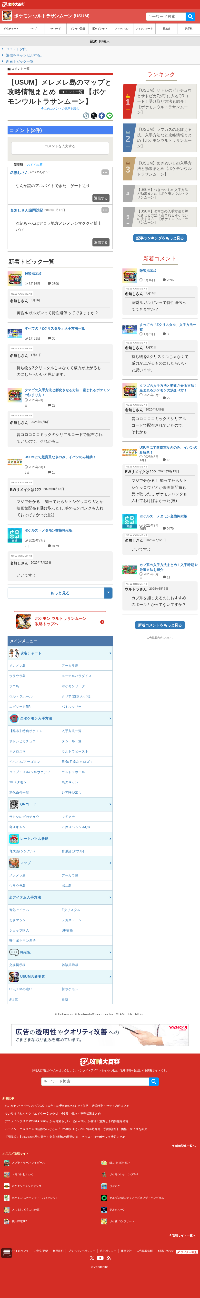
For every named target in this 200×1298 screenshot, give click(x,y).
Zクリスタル (71, 910)
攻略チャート (11, 28)
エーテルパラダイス (77, 676)
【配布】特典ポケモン (26, 731)
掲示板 (188, 28)
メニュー (6, 1255)
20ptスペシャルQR (76, 827)
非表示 (105, 41)
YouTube (100, 1258)
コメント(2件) (16, 49)
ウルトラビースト (75, 751)
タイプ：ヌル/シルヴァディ (29, 772)
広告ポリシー (108, 1250)
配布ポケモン (99, 28)
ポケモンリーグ (73, 686)
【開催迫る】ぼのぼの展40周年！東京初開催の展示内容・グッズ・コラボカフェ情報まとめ (65, 1136)
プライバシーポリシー (81, 1250)
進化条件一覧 (19, 792)
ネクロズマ (17, 751)
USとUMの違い (21, 989)
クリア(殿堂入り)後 (76, 696)
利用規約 (58, 1250)
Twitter (92, 1258)
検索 (190, 16)
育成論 (166, 28)
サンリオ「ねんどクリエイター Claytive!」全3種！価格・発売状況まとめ (53, 1113)
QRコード (55, 28)
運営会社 (126, 1250)
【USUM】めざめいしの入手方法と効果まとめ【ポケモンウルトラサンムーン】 (164, 168)
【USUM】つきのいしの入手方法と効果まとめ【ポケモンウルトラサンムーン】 (162, 193)
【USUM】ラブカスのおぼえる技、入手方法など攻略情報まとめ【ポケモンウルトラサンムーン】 (164, 137)
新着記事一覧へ (185, 1146)
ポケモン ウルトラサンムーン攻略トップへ (61, 621)
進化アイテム (19, 910)
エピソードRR (20, 707)
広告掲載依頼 (145, 1250)
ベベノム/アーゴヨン (24, 762)
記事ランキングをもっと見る (160, 238)
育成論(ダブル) (73, 851)
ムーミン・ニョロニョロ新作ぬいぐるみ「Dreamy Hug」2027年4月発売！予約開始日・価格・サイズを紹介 (76, 1129)
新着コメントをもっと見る (160, 625)
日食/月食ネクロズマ (77, 762)
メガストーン (72, 920)
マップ (33, 28)
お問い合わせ (166, 1250)
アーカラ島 (70, 665)
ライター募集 (189, 1252)
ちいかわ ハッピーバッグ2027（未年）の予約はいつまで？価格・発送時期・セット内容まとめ (67, 1105)
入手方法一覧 (72, 731)
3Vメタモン (18, 782)
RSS (108, 1258)
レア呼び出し (72, 792)
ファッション (122, 28)
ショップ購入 (19, 930)
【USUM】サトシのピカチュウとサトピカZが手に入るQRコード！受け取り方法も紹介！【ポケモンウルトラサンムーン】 (164, 101)
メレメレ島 (17, 665)
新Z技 (13, 999)
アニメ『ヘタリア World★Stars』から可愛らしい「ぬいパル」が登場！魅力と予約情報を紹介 (67, 1121)
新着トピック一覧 (19, 61)
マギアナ (68, 817)
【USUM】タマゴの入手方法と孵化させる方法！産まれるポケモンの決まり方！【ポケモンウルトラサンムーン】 (162, 216)
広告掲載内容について (160, 637)
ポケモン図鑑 (77, 28)
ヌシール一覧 (72, 741)
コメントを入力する (60, 146)
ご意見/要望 (41, 1250)
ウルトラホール (21, 696)
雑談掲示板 (70, 965)
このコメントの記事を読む (61, 108)
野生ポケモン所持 (22, 941)
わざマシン (17, 920)
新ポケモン (70, 989)
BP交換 (67, 930)
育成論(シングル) (22, 851)
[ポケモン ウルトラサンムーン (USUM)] (13, 6)
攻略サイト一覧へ (183, 1235)
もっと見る (60, 593)
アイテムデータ (144, 28)
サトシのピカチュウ (24, 817)
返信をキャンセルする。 (24, 55)
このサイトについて (17, 1250)
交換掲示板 (17, 965)
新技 (65, 999)
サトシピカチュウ (22, 741)
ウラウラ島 (17, 676)
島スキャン (70, 782)
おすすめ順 (34, 164)
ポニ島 (14, 686)
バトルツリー (72, 707)
